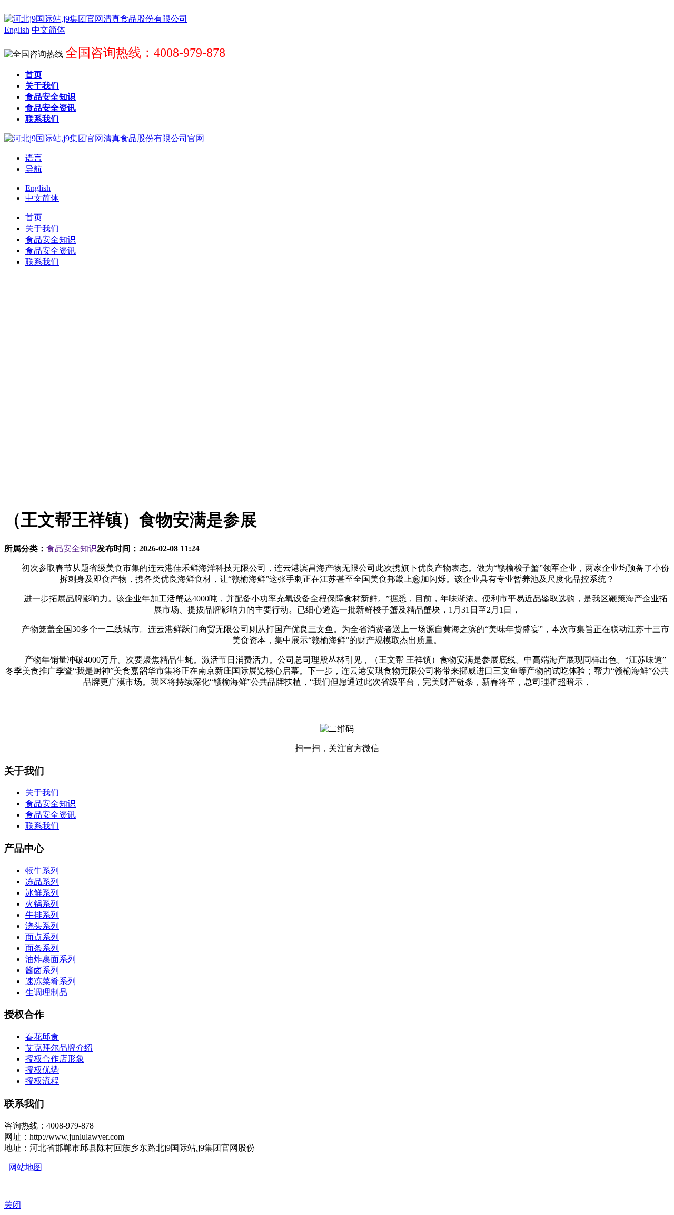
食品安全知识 (71, 548)
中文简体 (42, 197)
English (38, 187)
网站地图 (25, 1167)
